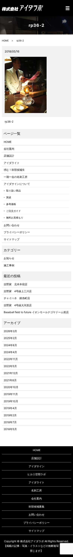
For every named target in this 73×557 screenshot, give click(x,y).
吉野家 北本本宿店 (15, 284)
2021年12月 (11, 373)
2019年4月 (10, 408)
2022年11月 (11, 359)
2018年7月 (10, 422)
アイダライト (11, 162)
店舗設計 (9, 155)
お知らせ (9, 258)
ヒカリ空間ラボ (36, 474)
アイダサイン (36, 466)
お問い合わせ (11, 225)
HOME (5, 40)
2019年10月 (11, 401)
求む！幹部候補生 (14, 169)
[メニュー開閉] (67, 8)
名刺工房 (36, 490)
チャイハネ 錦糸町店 (17, 298)
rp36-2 (9, 121)
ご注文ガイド (13, 210)
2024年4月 (10, 352)
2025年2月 (10, 338)
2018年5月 (10, 429)
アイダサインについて (17, 183)
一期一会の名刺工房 (15, 176)
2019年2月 (10, 415)
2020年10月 (11, 387)
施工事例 (9, 265)
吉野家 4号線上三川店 (18, 291)
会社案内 (9, 148)
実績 (8, 197)
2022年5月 (10, 366)
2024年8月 (10, 345)
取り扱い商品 (13, 190)
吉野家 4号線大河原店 (18, 305)
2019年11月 (11, 394)
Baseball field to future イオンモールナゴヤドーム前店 (36, 312)
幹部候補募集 (36, 506)
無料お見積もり (14, 217)
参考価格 (11, 204)
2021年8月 (10, 380)
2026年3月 (10, 331)
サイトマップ (11, 239)
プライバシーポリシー (17, 232)
